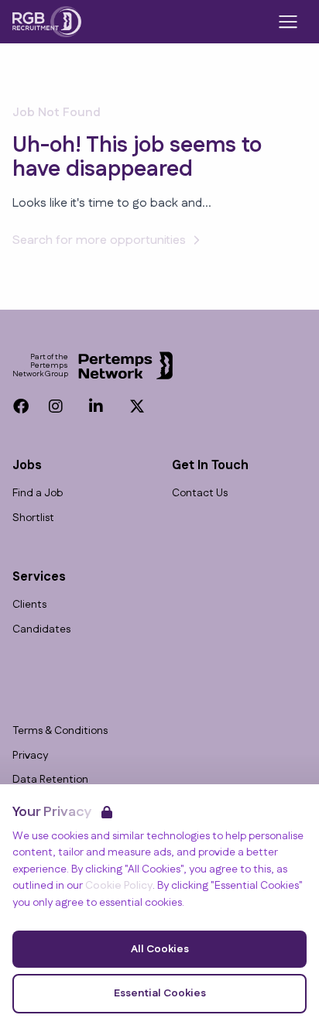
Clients (29, 605)
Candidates (41, 629)
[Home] (46, 21)
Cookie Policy (119, 885)
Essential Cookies (160, 993)
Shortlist (33, 518)
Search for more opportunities (99, 240)
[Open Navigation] (288, 21)
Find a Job (37, 493)
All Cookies (160, 949)
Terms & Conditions (60, 731)
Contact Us (200, 493)
